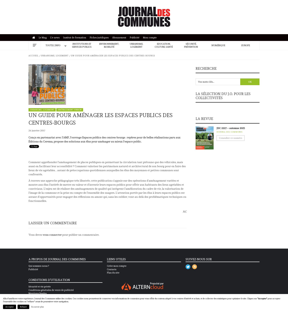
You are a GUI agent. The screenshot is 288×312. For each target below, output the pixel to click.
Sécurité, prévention (191, 45)
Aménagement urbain (69, 110)
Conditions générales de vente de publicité (51, 290)
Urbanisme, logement (136, 45)
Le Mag (43, 37)
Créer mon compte (116, 266)
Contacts (111, 269)
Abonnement (119, 37)
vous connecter (52, 234)
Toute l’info (53, 45)
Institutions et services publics (82, 45)
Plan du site (113, 272)
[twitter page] (188, 266)
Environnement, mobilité (109, 45)
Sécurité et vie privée (39, 286)
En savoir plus (37, 307)
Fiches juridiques (99, 37)
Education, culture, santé (164, 45)
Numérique (218, 45)
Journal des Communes (230, 132)
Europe (245, 45)
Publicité (134, 37)
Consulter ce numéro (230, 138)
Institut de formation (74, 37)
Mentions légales (37, 293)
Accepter (9, 307)
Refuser (23, 307)
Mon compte (150, 37)
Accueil (34, 38)
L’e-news (55, 37)
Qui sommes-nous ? (38, 266)
